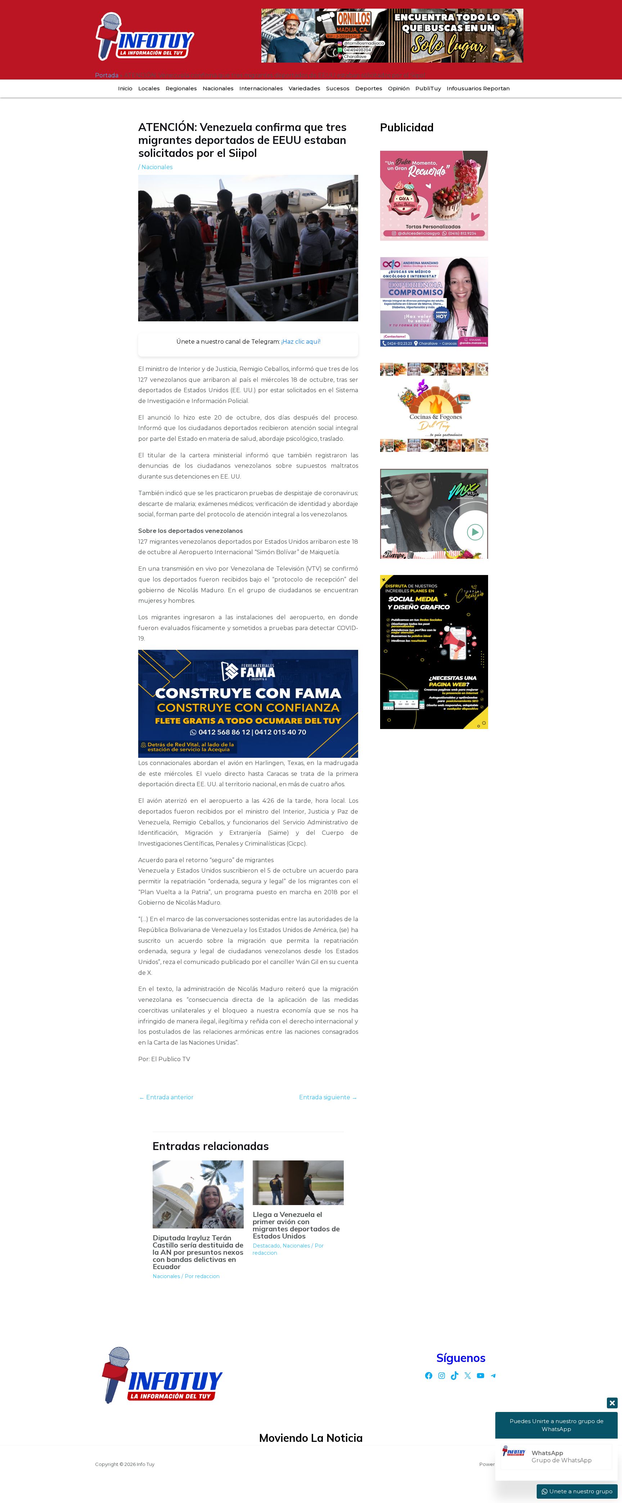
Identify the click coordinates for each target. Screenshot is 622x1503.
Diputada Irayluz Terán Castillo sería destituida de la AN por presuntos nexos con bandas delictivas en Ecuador (198, 1252)
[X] (467, 1375)
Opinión (399, 88)
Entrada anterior (166, 1097)
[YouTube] (480, 1375)
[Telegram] (493, 1375)
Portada (106, 75)
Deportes (368, 88)
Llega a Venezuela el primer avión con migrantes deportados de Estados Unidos (296, 1225)
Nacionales (218, 88)
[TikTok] (454, 1375)
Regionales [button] (181, 88)
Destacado (266, 1245)
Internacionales (261, 88)
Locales (149, 88)
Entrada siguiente (328, 1097)
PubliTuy (428, 88)
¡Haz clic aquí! (300, 341)
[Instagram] (441, 1375)
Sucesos (338, 88)
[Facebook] (428, 1375)
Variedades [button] (304, 88)
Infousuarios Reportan (478, 88)
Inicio (125, 88)
